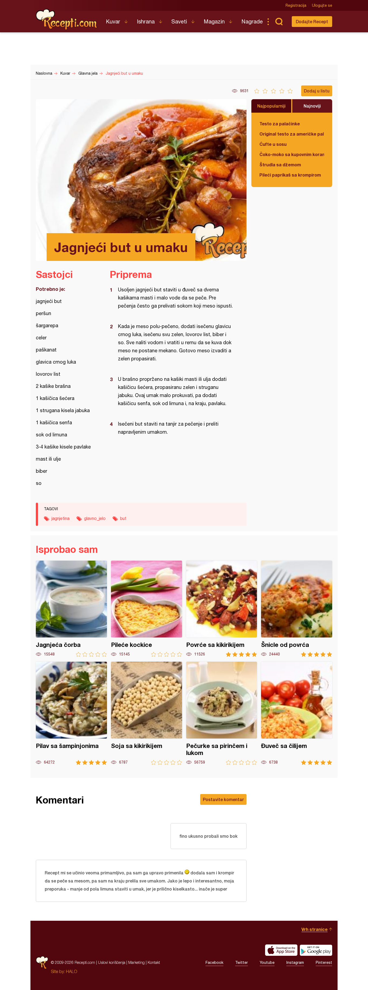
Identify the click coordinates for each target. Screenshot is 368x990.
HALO (71, 971)
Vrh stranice (314, 929)
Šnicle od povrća (296, 609)
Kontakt (154, 962)
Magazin (214, 21)
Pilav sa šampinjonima (71, 713)
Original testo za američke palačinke (291, 133)
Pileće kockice (146, 609)
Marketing (136, 962)
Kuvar (113, 21)
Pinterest (324, 962)
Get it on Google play (316, 950)
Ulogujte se (322, 5)
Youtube (267, 962)
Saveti (179, 21)
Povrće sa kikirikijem (221, 609)
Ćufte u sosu (273, 144)
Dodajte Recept (312, 21)
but (123, 518)
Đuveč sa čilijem (296, 713)
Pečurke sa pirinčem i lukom (221, 713)
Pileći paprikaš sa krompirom (290, 174)
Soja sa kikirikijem (146, 713)
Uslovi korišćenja (111, 962)
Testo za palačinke (279, 123)
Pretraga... (279, 21)
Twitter (241, 962)
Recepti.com (67, 19)
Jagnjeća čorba (71, 609)
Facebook (214, 962)
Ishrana (146, 21)
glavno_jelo (95, 518)
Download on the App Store (281, 950)
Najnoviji (312, 105)
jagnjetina (60, 518)
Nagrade (252, 21)
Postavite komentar (223, 799)
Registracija (296, 5)
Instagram (295, 962)
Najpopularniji (271, 105)
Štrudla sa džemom (280, 164)
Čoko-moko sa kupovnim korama (291, 154)
